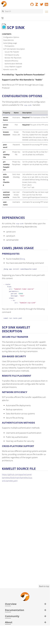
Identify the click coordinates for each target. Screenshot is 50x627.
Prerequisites (9, 46)
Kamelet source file (10, 69)
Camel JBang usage (10, 43)
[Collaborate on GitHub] (32, 3)
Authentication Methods (13, 64)
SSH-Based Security (12, 55)
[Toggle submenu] (2, 18)
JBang (22, 258)
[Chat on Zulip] (36, 3)
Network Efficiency (11, 61)
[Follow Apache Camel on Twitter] (41, 3)
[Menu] (46, 11)
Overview (10, 604)
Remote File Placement (13, 58)
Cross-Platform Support (13, 67)
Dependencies (8, 40)
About (8, 622)
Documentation (14, 610)
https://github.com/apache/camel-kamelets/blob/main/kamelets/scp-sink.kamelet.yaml (17, 477)
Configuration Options (11, 37)
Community (12, 616)
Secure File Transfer (12, 52)
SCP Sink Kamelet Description (14, 49)
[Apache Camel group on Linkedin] (46, 3)
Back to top (44, 586)
